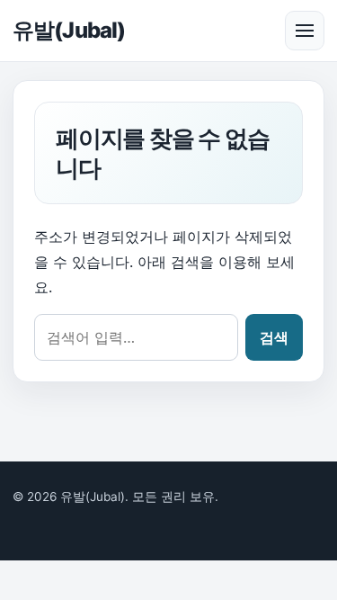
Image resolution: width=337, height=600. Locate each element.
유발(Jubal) (69, 30)
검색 (274, 337)
